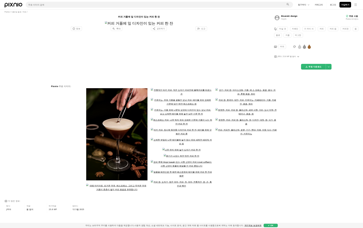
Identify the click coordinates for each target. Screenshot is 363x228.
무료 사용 (353, 16)
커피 (322, 28)
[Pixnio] (13, 6)
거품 (287, 35)
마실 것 (282, 28)
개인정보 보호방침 (253, 225)
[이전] (108, 19)
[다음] (170, 19)
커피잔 (345, 28)
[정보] (298, 56)
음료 (278, 35)
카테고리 (319, 4)
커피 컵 (333, 28)
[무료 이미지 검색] (288, 4)
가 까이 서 (309, 28)
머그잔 (298, 35)
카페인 (295, 28)
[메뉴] (355, 5)
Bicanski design (289, 16)
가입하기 (345, 4)
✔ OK (270, 225)
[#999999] (304, 46)
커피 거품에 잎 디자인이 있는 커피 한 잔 (139, 16)
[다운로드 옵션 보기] (329, 67)
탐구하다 (302, 4)
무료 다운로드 (315, 66)
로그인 (333, 4)
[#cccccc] (299, 46)
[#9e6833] (309, 46)
